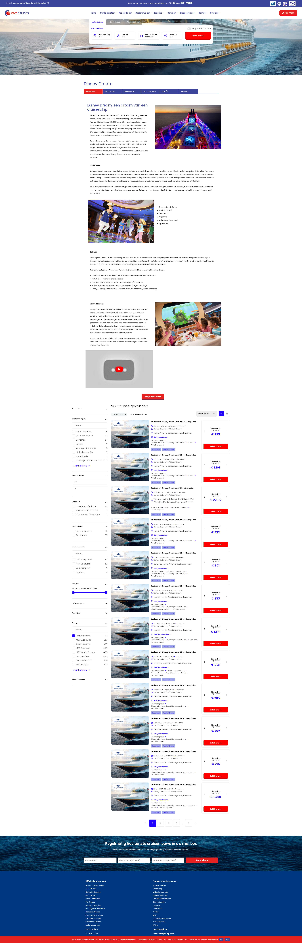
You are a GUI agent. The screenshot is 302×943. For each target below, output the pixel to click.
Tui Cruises (90, 902)
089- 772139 (93, 933)
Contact (202, 13)
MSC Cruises (91, 895)
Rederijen (158, 13)
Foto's (165, 91)
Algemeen (90, 91)
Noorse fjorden (159, 885)
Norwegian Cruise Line (95, 908)
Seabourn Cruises (93, 918)
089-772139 (186, 3)
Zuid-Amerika (158, 921)
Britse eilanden (159, 902)
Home (93, 13)
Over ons (214, 13)
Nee (227, 939)
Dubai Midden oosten (162, 918)
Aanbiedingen (125, 13)
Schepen (172, 13)
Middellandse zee (160, 892)
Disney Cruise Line (93, 905)
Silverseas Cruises (93, 921)
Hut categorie (149, 91)
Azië (154, 915)
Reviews (184, 91)
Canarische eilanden (162, 898)
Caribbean (157, 908)
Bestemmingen (143, 13)
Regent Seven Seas (94, 915)
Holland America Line (95, 885)
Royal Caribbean (93, 898)
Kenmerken (110, 91)
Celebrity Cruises (93, 892)
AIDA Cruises (91, 888)
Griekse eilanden (160, 895)
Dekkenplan (129, 91)
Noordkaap (157, 888)
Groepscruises (186, 13)
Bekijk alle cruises (153, 397)
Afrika (155, 925)
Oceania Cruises (93, 912)
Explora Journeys (93, 925)
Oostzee (156, 905)
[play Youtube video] (119, 369)
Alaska (155, 912)
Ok (221, 939)
